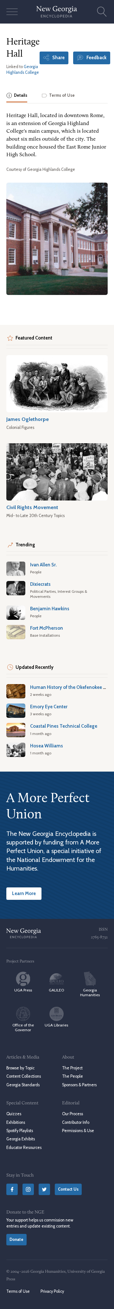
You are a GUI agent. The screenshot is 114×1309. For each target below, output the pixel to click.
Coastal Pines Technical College (63, 726)
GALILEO (56, 990)
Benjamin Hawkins (49, 609)
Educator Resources (23, 1147)
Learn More (24, 893)
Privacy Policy (52, 1291)
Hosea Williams (46, 746)
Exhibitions (15, 1122)
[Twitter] (44, 1189)
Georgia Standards (23, 1084)
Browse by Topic (20, 1068)
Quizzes (13, 1113)
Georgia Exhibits (20, 1139)
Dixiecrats (40, 584)
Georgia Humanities (90, 992)
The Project (72, 1068)
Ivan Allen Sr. (43, 565)
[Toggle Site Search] (102, 12)
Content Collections (23, 1076)
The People (72, 1076)
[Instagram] (28, 1189)
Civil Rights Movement (32, 507)
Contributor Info (75, 1122)
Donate (16, 1239)
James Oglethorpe (27, 419)
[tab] (16, 95)
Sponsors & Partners (79, 1084)
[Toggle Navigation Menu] (12, 12)
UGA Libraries (56, 1025)
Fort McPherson (46, 628)
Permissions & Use (78, 1130)
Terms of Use (18, 1291)
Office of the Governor (23, 1027)
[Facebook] (12, 1189)
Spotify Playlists (19, 1130)
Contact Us (68, 1189)
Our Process (72, 1113)
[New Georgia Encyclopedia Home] (57, 12)
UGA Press (23, 990)
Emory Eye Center (48, 707)
